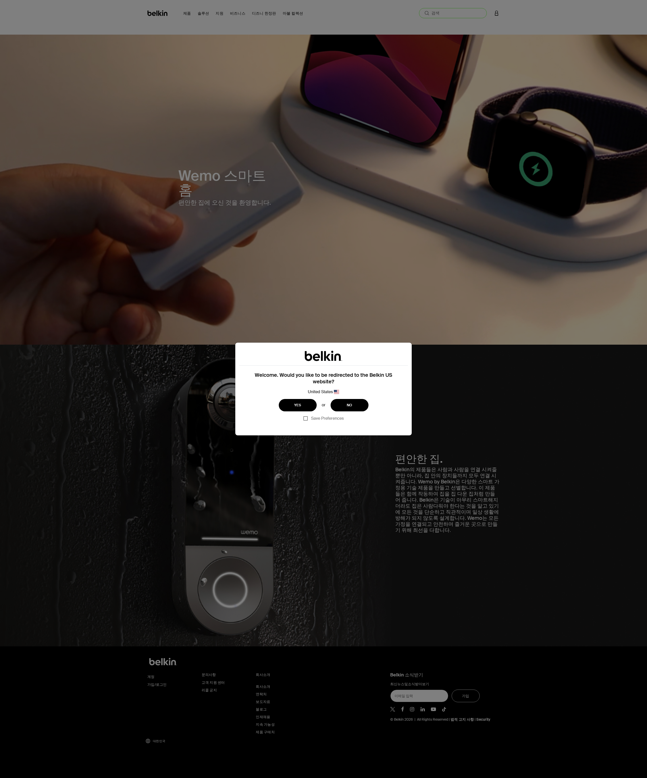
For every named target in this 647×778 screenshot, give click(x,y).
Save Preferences (327, 418)
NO (349, 405)
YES (297, 405)
